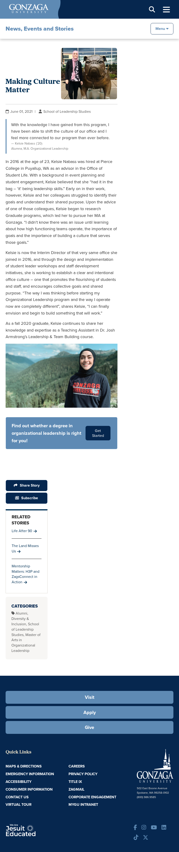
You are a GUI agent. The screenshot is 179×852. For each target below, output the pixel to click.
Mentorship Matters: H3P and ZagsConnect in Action (25, 574)
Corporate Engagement (92, 797)
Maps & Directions (24, 766)
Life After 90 (22, 531)
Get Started (98, 433)
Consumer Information (29, 789)
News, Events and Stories (40, 28)
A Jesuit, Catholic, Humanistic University (34, 830)
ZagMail (76, 789)
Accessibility (18, 781)
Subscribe (29, 498)
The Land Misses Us (25, 548)
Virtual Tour (18, 804)
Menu (160, 28)
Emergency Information (30, 774)
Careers (77, 766)
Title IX (75, 781)
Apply (89, 712)
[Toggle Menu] (166, 10)
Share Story (30, 485)
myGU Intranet (83, 804)
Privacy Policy (83, 774)
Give (89, 727)
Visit (89, 697)
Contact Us (17, 797)
